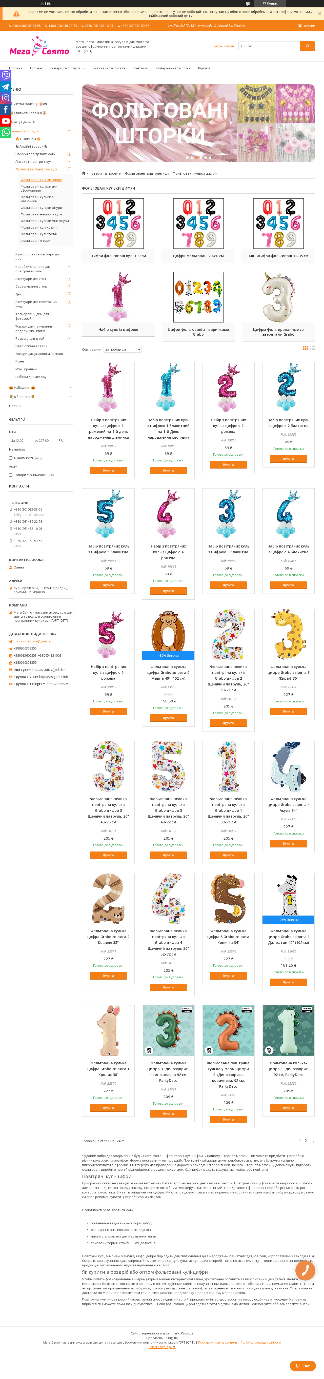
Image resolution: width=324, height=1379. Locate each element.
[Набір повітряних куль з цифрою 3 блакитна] (228, 514)
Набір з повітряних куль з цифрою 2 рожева (228, 425)
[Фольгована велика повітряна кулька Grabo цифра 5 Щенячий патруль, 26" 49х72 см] (168, 766)
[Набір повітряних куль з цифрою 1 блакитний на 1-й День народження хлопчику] (168, 387)
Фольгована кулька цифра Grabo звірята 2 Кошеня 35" (108, 936)
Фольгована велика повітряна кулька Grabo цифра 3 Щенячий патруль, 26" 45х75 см (108, 810)
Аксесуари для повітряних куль (36, 304)
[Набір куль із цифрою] (118, 297)
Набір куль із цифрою (118, 329)
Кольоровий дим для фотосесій (32, 316)
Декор (20, 294)
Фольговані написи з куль (41, 214)
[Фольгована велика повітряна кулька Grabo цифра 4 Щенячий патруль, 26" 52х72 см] (168, 898)
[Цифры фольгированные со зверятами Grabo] (278, 297)
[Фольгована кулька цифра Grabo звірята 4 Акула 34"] (288, 766)
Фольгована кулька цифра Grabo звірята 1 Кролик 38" (108, 1069)
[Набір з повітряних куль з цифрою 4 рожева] (168, 514)
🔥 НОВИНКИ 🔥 (28, 138)
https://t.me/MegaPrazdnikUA (69, 683)
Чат (306, 1366)
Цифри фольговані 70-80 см (198, 255)
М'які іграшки (26, 369)
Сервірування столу (31, 286)
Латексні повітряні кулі (33, 161)
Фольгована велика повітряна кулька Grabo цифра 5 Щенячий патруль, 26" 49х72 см (168, 810)
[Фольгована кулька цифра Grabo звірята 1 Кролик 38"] (108, 1030)
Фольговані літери (35, 240)
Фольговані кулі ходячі (39, 227)
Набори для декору (31, 376)
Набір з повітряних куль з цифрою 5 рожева (108, 672)
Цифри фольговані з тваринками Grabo (198, 332)
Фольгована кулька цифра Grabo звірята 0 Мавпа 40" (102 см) (168, 672)
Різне (19, 361)
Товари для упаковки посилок (39, 353)
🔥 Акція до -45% (22, 122)
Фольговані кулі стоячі (39, 234)
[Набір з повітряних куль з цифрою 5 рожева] (108, 634)
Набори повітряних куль (35, 154)
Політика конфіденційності (260, 1342)
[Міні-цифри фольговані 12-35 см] (278, 223)
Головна (16, 68)
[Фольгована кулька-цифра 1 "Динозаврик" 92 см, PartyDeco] (288, 1030)
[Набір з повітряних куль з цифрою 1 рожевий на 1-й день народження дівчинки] (108, 387)
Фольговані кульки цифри (41, 179)
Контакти (140, 68)
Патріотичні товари (31, 346)
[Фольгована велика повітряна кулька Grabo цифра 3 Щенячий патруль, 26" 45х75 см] (108, 766)
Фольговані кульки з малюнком (37, 199)
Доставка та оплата (109, 68)
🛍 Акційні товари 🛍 (31, 146)
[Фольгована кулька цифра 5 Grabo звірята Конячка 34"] (228, 898)
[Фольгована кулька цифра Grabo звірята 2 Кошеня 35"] (108, 898)
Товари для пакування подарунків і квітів (33, 328)
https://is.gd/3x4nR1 (54, 676)
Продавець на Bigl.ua (162, 1338)
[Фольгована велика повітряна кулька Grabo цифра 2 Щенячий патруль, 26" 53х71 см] (228, 634)
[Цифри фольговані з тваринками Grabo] (198, 297)
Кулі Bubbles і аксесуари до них (37, 256)
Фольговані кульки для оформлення (39, 188)
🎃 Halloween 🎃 (22, 387)
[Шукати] (307, 46)
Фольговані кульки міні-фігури (45, 220)
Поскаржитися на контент (217, 1342)
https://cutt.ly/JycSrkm (49, 669)
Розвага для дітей (29, 338)
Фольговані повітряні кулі (147, 173)
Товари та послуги (65, 68)
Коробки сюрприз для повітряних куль (33, 268)
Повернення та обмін (173, 68)
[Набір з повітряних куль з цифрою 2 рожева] (228, 387)
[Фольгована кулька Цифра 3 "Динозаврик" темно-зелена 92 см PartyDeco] (168, 1030)
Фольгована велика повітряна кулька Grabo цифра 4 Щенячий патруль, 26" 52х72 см (168, 942)
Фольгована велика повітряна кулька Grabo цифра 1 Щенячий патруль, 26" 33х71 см (228, 810)
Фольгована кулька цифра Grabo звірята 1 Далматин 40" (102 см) (289, 936)
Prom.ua (187, 1333)
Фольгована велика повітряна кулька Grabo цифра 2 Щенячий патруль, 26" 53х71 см (228, 678)
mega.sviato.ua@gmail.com (34, 641)
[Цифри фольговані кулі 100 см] (118, 223)
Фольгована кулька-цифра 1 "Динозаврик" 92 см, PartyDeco (288, 1069)
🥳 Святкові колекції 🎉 (28, 113)
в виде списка (312, 349)
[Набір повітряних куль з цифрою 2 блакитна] (288, 387)
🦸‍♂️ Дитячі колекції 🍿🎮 (28, 104)
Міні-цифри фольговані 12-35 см (278, 255)
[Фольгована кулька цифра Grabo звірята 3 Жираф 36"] (288, 634)
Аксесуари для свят (30, 278)
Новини (15, 405)
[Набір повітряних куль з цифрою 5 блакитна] (108, 514)
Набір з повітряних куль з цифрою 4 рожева (168, 552)
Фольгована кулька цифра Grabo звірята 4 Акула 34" (289, 804)
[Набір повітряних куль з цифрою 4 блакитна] (288, 514)
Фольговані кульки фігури (41, 207)
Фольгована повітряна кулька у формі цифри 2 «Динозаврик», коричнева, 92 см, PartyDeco (228, 1075)
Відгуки (204, 68)
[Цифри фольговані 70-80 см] (198, 223)
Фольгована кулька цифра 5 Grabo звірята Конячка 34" (228, 936)
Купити (108, 470)
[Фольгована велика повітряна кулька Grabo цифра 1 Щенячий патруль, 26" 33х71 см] (228, 766)
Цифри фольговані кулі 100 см (118, 255)
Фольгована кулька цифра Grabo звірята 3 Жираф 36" (289, 672)
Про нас (36, 68)
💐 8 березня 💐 (22, 396)
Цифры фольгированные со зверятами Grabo (278, 332)
